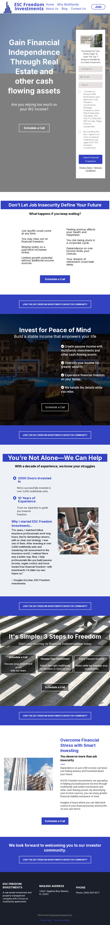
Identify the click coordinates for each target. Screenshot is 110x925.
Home (50, 4)
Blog (65, 8)
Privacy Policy (85, 167)
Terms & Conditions (61, 920)
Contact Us (78, 8)
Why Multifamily (68, 4)
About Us (52, 8)
